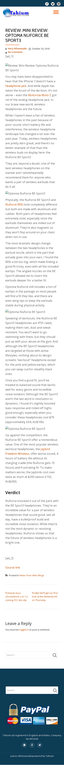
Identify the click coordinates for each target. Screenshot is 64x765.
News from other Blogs (32, 575)
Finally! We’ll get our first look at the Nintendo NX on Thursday (45, 596)
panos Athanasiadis (21, 756)
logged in (24, 629)
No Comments (15, 52)
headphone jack (15, 86)
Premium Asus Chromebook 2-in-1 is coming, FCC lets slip (16, 596)
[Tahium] (17, 13)
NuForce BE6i (14, 204)
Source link (12, 567)
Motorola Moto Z (39, 95)
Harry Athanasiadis (17, 48)
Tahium (50, 756)
